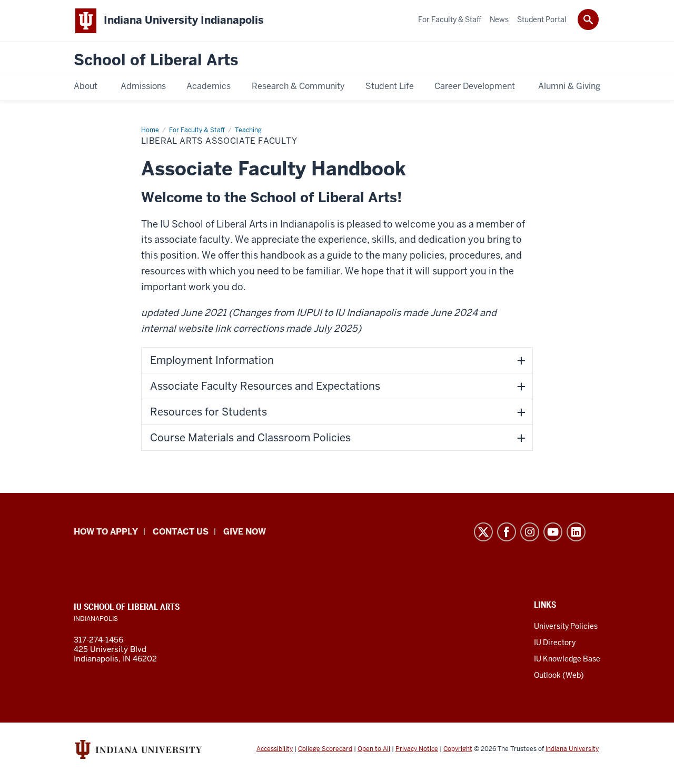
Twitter (483, 531)
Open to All (374, 749)
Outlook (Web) (559, 675)
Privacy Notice (416, 749)
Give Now (244, 531)
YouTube (552, 531)
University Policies (566, 626)
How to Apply (106, 531)
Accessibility (274, 749)
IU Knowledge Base (567, 659)
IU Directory (555, 642)
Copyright (457, 749)
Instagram (529, 531)
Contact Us (181, 531)
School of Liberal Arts (156, 60)
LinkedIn (576, 531)
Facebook (506, 531)
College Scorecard (325, 749)
